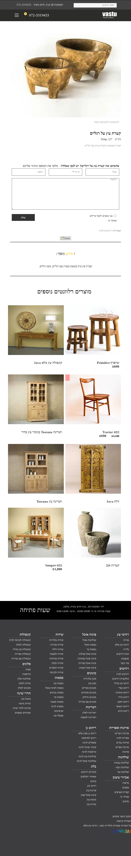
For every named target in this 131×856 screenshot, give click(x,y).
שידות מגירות (56, 644)
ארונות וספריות (119, 728)
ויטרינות (91, 707)
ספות (28, 669)
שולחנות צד (123, 772)
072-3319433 (24, 4)
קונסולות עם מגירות (21, 658)
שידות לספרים (56, 667)
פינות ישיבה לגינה (87, 747)
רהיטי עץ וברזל (121, 683)
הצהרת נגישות (124, 821)
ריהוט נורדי (123, 697)
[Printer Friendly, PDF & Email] (65, 239)
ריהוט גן (91, 728)
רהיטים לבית (105, 230)
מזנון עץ (92, 683)
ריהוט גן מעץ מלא (87, 733)
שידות (59, 634)
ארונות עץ (91, 790)
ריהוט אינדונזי (122, 692)
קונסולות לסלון (23, 644)
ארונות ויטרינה (122, 733)
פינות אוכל (89, 634)
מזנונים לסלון (24, 688)
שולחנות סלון (24, 678)
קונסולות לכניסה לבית (20, 640)
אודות (126, 640)
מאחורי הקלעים (88, 776)
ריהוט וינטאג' (122, 706)
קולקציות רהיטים (120, 678)
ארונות (125, 751)
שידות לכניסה (56, 672)
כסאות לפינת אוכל (54, 688)
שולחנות (123, 757)
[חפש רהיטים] (77, 5)
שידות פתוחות (56, 658)
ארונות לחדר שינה (22, 708)
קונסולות (25, 634)
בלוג (93, 766)
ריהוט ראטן (123, 701)
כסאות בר (91, 649)
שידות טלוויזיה (56, 640)
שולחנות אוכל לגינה (86, 761)
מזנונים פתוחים (88, 692)
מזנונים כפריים (89, 688)
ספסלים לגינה (89, 742)
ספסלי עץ (58, 715)
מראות (125, 783)
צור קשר (125, 663)
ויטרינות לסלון (89, 712)
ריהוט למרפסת (89, 738)
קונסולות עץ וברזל (22, 649)
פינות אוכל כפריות (87, 663)
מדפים (126, 801)
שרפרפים (58, 711)
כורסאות (26, 674)
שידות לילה (57, 649)
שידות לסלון (57, 663)
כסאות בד (58, 697)
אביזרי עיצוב (121, 777)
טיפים (93, 781)
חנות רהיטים (123, 654)
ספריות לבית (123, 738)
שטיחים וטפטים (23, 712)
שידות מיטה (25, 703)
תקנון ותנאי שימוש (122, 816)
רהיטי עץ (123, 634)
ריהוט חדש (123, 711)
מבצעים (125, 658)
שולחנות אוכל (89, 640)
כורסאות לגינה (89, 751)
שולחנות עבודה (121, 762)
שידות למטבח (56, 654)
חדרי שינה (24, 693)
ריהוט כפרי (123, 688)
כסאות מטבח (56, 701)
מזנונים (91, 673)
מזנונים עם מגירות (87, 701)
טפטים (125, 787)
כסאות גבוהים (56, 692)
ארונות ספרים (122, 747)
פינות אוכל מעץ (88, 795)
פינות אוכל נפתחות (87, 658)
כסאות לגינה (57, 706)
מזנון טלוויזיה (89, 678)
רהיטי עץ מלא (122, 644)
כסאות (59, 678)
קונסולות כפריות (23, 654)
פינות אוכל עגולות (87, 654)
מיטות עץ (26, 698)
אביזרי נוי (124, 796)
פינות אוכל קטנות (87, 667)
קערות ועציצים (121, 792)
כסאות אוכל (90, 644)
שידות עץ (91, 804)
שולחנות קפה (122, 767)
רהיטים (124, 668)
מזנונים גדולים (89, 697)
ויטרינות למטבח (88, 717)
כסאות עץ (58, 683)
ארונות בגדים (122, 742)
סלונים (26, 664)
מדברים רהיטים (88, 772)
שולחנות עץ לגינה (87, 756)
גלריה (126, 649)
